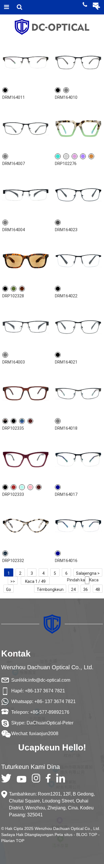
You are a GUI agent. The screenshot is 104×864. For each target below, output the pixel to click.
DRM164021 (66, 362)
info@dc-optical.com (49, 680)
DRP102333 (13, 494)
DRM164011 (13, 97)
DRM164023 (66, 229)
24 (73, 589)
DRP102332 (13, 560)
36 (85, 589)
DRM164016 (66, 560)
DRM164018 (66, 428)
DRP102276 (66, 163)
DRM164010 (66, 97)
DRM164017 (66, 494)
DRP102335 (13, 428)
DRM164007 (13, 163)
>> (12, 581)
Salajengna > (88, 573)
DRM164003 (13, 362)
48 (97, 589)
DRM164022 (66, 296)
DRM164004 (13, 229)
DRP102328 (13, 296)
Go (8, 589)
